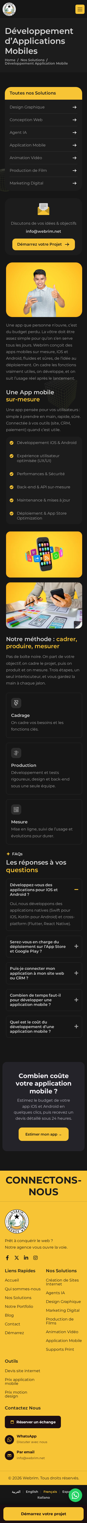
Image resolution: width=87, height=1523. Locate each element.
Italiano (43, 1497)
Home (10, 60)
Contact (12, 1324)
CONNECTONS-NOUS (43, 1186)
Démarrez (14, 1333)
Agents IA (55, 1293)
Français (50, 1492)
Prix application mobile (20, 1382)
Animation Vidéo (62, 1332)
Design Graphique (63, 1302)
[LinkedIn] (26, 1256)
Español (68, 1492)
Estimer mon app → (43, 1134)
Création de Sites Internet (62, 1282)
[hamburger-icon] (80, 9)
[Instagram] (35, 1256)
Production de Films (60, 1321)
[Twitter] (16, 1256)
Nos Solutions (32, 60)
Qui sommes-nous (23, 1289)
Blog (9, 1315)
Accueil (12, 1280)
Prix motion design (16, 1394)
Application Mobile (64, 1341)
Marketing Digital (63, 1311)
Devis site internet (22, 1371)
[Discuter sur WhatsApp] (75, 1495)
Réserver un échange (36, 1422)
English (32, 1492)
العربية (16, 1492)
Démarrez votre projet (43, 1514)
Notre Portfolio (19, 1307)
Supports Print (60, 1349)
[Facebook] (7, 1256)
